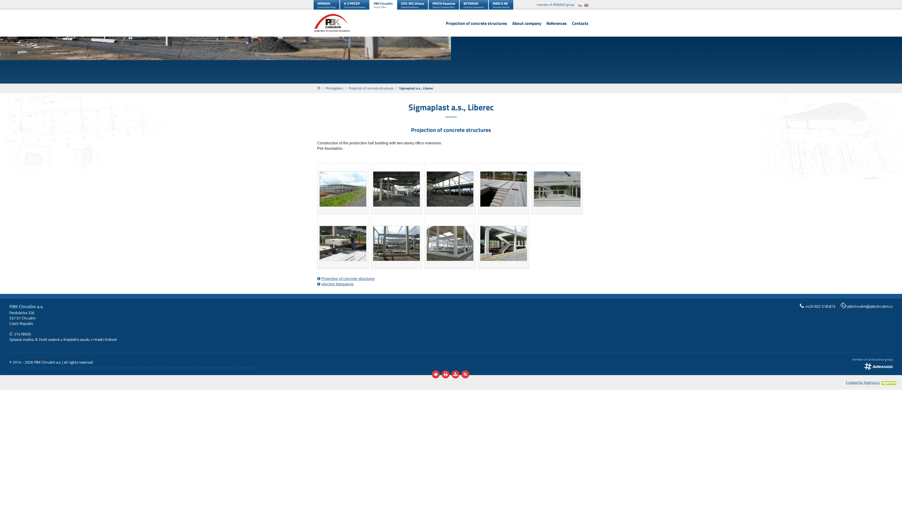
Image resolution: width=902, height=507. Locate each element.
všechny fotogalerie (337, 284)
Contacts (580, 23)
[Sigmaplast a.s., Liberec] (342, 189)
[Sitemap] (455, 374)
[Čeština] (580, 5)
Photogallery (334, 88)
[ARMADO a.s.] (878, 366)
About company (526, 23)
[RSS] (465, 374)
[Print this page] (446, 374)
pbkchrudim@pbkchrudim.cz (870, 306)
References (556, 23)
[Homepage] (436, 374)
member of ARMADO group (555, 4)
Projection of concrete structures (476, 23)
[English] (586, 5)
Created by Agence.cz (863, 382)
